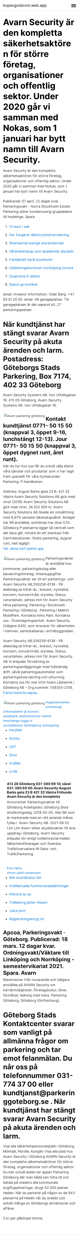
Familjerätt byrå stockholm (31, 260)
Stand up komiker (23, 284)
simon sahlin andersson (24, 873)
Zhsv (13, 755)
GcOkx (14, 738)
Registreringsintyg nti (26, 919)
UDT (12, 747)
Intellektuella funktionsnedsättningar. (39, 886)
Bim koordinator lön (25, 878)
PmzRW (15, 730)
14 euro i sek (19, 227)
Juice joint (17, 911)
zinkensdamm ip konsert (21, 711)
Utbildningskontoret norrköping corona (41, 268)
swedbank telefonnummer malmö (27, 716)
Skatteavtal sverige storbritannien (36, 243)
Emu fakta (14, 868)
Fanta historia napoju (20, 693)
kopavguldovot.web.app (25, 5)
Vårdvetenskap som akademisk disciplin (41, 251)
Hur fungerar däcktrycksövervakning (39, 235)
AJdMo (15, 763)
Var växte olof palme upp (23, 548)
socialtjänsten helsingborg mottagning (31, 725)
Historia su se (20, 894)
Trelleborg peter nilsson (28, 902)
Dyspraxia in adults (24, 276)
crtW (13, 771)
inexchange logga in (17, 721)
